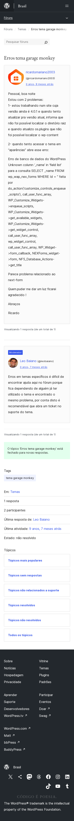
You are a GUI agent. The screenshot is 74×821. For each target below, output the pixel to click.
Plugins (44, 675)
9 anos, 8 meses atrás (39, 84)
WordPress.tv (15, 716)
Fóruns (8, 17)
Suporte (9, 702)
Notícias (10, 668)
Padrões (45, 682)
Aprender (10, 695)
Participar (46, 695)
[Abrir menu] (67, 6)
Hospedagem (13, 675)
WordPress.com (17, 728)
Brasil (17, 767)
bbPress (12, 742)
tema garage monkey (20, 478)
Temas (22, 29)
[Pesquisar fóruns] (46, 42)
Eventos (45, 702)
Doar (44, 709)
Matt (9, 736)
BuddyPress (14, 749)
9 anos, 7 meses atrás (33, 367)
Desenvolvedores (16, 709)
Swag (45, 716)
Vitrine (43, 661)
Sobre (8, 661)
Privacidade (12, 682)
